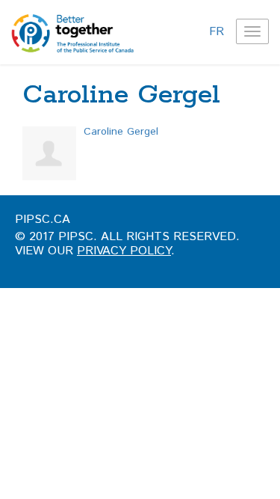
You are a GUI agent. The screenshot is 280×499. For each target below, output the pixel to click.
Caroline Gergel (121, 131)
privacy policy (124, 251)
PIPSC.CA (42, 219)
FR (216, 31)
